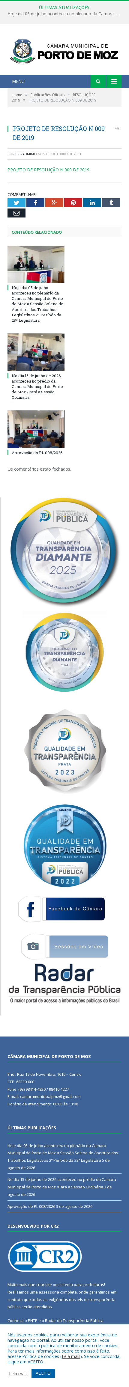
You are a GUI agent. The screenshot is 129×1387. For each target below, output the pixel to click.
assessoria (49, 1292)
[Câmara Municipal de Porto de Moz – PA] (65, 50)
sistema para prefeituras (81, 1284)
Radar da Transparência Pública (74, 1320)
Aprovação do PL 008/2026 (37, 452)
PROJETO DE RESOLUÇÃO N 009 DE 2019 (48, 170)
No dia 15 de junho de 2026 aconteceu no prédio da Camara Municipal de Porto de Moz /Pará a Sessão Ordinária (66, 13)
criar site (44, 1284)
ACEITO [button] (43, 1373)
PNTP (33, 1320)
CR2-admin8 (25, 154)
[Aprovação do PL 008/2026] (36, 429)
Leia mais (71, 1356)
